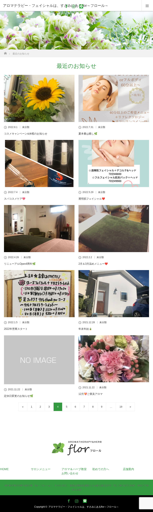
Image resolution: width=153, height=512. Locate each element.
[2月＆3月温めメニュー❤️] (113, 228)
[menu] (147, 5)
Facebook (66, 6)
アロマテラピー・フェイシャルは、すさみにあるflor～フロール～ (83, 506)
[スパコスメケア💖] (39, 163)
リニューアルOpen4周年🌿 (19, 263)
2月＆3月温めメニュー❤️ (93, 263)
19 (121, 406)
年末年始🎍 (85, 328)
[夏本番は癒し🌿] (113, 98)
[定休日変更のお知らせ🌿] (39, 359)
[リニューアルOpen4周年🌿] (39, 228)
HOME (4, 469)
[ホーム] (5, 52)
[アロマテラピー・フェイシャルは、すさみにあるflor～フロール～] (77, 457)
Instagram (73, 6)
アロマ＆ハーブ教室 (74, 469)
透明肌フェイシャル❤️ (91, 198)
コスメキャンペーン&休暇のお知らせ (25, 133)
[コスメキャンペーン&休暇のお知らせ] (39, 98)
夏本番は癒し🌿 (87, 133)
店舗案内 (128, 469)
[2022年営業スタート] (39, 293)
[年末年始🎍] (113, 293)
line (80, 6)
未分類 (25, 127)
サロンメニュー (40, 469)
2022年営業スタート (16, 328)
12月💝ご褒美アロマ (90, 393)
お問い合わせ (70, 473)
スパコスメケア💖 (14, 198)
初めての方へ (100, 469)
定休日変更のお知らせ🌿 (18, 395)
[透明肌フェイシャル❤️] (113, 163)
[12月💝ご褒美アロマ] (113, 358)
